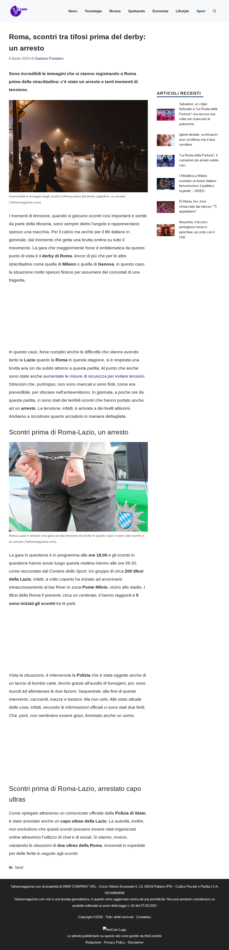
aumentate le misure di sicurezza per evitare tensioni (93, 376)
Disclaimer (136, 942)
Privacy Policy (114, 942)
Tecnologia (93, 11)
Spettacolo (136, 11)
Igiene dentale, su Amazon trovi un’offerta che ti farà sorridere (198, 139)
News (72, 11)
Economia (160, 11)
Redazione (93, 942)
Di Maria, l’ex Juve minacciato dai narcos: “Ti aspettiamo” (197, 206)
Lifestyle (182, 11)
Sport (201, 11)
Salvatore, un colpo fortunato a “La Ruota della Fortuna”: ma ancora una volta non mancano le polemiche (198, 114)
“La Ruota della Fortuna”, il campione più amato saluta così (198, 160)
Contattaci (143, 917)
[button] (214, 11)
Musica (115, 11)
